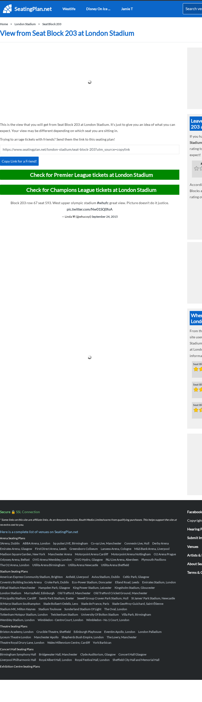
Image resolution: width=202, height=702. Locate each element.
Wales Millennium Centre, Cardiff (68, 642)
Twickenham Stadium (64, 614)
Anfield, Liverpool (77, 577)
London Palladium (150, 632)
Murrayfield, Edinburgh (39, 593)
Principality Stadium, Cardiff (18, 598)
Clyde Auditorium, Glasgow (98, 654)
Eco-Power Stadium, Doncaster (92, 582)
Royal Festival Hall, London (92, 660)
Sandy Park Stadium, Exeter (56, 598)
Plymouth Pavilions (153, 559)
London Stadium (25, 24)
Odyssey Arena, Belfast (15, 559)
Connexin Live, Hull (136, 543)
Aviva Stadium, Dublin (106, 577)
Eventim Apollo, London (119, 632)
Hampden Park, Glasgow (54, 587)
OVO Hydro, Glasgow (89, 559)
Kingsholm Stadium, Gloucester (135, 587)
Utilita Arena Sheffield (115, 565)
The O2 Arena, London (14, 565)
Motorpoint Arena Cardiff (91, 554)
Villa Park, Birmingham (136, 614)
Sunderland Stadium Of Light (82, 609)
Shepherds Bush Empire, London (83, 637)
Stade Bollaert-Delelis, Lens (60, 603)
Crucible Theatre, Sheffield (53, 632)
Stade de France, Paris (95, 603)
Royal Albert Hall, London (55, 660)
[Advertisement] (89, 82)
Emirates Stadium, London (159, 582)
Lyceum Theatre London (15, 637)
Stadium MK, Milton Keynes (17, 609)
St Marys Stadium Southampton (20, 603)
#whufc (103, 203)
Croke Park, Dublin (57, 582)
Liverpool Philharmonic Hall (18, 660)
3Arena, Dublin (10, 543)
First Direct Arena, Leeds (51, 549)
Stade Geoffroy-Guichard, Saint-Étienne (137, 603)
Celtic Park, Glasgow (136, 577)
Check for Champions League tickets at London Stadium (91, 189)
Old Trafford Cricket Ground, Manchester (120, 593)
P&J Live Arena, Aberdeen (122, 559)
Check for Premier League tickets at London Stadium (91, 174)
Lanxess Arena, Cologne (116, 549)
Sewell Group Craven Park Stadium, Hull (102, 598)
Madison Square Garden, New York (22, 554)
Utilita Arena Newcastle (83, 565)
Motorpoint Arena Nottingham (131, 554)
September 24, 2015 (105, 216)
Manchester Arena (60, 554)
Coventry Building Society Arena (21, 582)
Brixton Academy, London (17, 632)
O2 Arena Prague (165, 554)
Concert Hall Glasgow (132, 654)
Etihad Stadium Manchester (17, 587)
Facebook (194, 512)
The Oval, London (115, 609)
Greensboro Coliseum (83, 549)
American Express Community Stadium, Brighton (31, 577)
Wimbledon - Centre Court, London (60, 620)
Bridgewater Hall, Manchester (58, 654)
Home (4, 24)
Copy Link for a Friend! (19, 161)
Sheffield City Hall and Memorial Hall (136, 660)
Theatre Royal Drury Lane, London (22, 642)
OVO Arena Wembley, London (52, 559)
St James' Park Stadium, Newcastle (153, 598)
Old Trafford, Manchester (74, 593)
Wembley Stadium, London (17, 620)
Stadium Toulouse (49, 609)
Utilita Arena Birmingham (48, 565)
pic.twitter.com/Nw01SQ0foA (90, 209)
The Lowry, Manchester (122, 637)
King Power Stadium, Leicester (92, 587)
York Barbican (102, 642)
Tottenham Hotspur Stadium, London (24, 614)
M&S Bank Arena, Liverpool (151, 549)
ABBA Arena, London (36, 543)
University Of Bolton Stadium (100, 614)
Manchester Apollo (46, 637)
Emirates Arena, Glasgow (16, 549)
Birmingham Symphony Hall (18, 654)
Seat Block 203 (51, 24)
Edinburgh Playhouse (87, 632)
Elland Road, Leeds (127, 582)
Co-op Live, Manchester (106, 543)
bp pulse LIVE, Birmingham (70, 543)
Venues (192, 546)
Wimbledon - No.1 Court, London (107, 620)
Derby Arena (160, 543)
